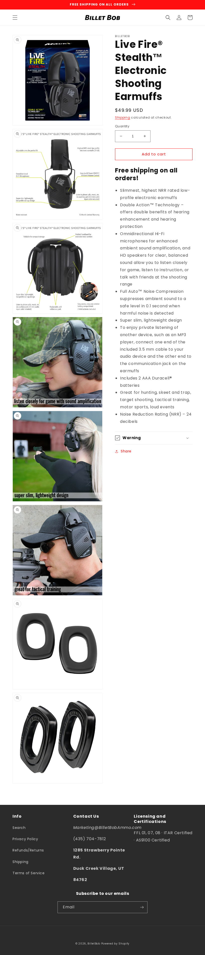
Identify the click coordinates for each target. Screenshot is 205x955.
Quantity (122, 126)
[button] (15, 17)
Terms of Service (28, 873)
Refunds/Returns (28, 850)
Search (19, 827)
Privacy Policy (25, 838)
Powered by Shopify (115, 943)
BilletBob (94, 943)
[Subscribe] (141, 907)
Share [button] (126, 451)
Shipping (122, 117)
